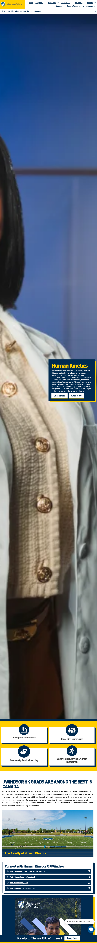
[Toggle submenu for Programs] (45, 3)
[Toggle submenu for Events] (95, 3)
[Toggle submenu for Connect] (95, 6)
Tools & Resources (74, 6)
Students (78, 3)
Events (90, 3)
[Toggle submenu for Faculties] (58, 3)
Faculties (52, 3)
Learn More (59, 395)
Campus (59, 6)
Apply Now (76, 395)
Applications (65, 3)
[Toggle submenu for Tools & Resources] (83, 6)
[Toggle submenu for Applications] (72, 3)
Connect (89, 6)
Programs (39, 3)
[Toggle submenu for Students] (84, 3)
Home (31, 3)
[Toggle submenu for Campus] (64, 6)
